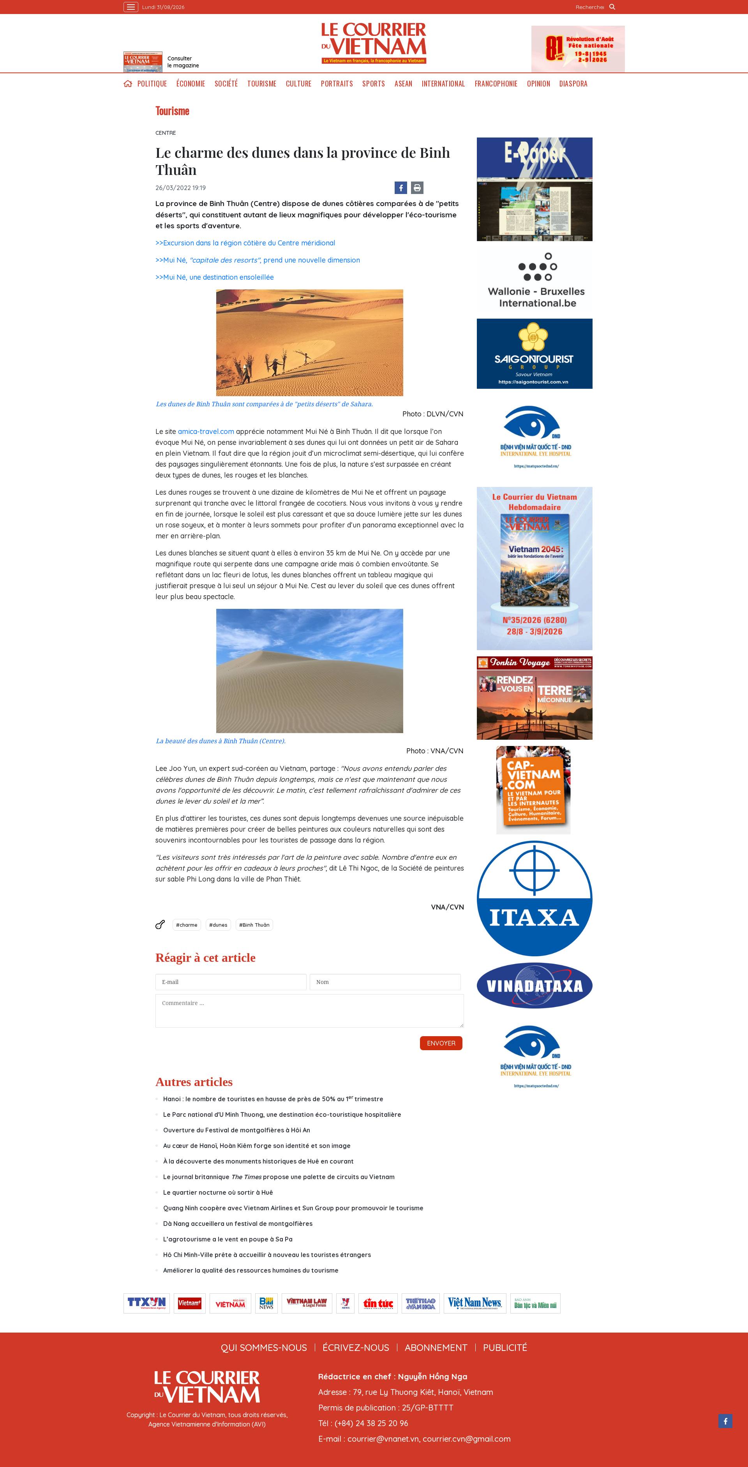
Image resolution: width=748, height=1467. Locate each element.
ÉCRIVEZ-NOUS (356, 1347)
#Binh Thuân (254, 925)
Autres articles (194, 1082)
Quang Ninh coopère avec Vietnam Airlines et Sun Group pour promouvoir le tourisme (293, 1208)
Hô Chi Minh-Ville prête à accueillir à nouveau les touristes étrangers (267, 1255)
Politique (152, 83)
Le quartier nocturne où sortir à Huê (218, 1192)
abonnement (436, 1347)
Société (226, 83)
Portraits (337, 83)
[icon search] (612, 7)
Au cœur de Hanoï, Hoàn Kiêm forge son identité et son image (257, 1146)
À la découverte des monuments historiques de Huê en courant (258, 1161)
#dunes (218, 925)
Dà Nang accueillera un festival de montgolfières (238, 1223)
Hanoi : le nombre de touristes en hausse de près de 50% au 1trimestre (273, 1099)
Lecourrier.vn (374, 43)
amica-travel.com (206, 431)
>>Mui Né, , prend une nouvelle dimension (257, 260)
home (128, 83)
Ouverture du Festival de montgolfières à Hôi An (236, 1130)
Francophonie (496, 83)
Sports (373, 83)
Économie (190, 83)
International (444, 83)
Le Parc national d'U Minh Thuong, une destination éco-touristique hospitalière (282, 1114)
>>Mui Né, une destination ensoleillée (214, 277)
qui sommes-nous (264, 1347)
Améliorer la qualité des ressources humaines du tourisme (251, 1270)
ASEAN (404, 83)
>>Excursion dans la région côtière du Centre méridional (245, 242)
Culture (299, 83)
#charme (187, 925)
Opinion (538, 83)
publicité (505, 1347)
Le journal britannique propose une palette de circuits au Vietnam (279, 1177)
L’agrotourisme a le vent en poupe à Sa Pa (228, 1239)
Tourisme (262, 83)
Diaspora (573, 83)
